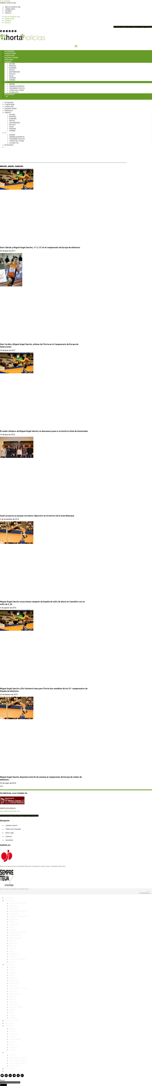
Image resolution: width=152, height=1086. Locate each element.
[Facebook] (1, 31)
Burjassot (13, 919)
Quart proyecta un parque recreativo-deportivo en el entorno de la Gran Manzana (37, 516)
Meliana (12, 940)
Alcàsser (13, 972)
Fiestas (12, 70)
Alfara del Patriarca (17, 911)
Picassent (13, 1004)
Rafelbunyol (14, 953)
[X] (13, 31)
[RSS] (7, 31)
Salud (11, 76)
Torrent (12, 1015)
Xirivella (12, 1017)
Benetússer (14, 983)
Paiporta (12, 999)
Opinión (12, 84)
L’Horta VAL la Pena (16, 90)
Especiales (8, 60)
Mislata (12, 996)
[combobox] (10, 1082)
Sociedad (12, 78)
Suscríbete (8, 11)
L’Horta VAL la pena (17, 1063)
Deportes (12, 66)
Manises (12, 991)
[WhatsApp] (15, 31)
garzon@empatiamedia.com (10, 811)
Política (12, 74)
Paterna (12, 948)
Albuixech (13, 908)
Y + (5, 82)
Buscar (6, 96)
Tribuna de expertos (16, 86)
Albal (11, 969)
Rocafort (13, 956)
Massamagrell (15, 937)
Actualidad (9, 51)
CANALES (8, 1025)
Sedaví (12, 1009)
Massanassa (14, 993)
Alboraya (13, 905)
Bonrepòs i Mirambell (18, 916)
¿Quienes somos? (10, 9)
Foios (11, 927)
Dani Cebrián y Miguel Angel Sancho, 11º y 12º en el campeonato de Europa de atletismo (40, 247)
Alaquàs (12, 967)
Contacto (8, 13)
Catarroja (13, 985)
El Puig (12, 921)
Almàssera (13, 913)
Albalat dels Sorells (17, 903)
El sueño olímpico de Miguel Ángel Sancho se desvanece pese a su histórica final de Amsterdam (44, 431)
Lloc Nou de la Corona (18, 988)
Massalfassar (15, 935)
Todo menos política (17, 88)
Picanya (12, 1001)
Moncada (13, 943)
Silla (11, 1012)
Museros (13, 945)
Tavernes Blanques (17, 959)
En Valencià (9, 94)
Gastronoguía (14, 72)
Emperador (14, 924)
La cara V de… (14, 92)
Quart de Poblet (16, 1007)
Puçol (11, 951)
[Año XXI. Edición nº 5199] (12, 7)
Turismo (12, 80)
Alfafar (12, 977)
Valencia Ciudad (11, 57)
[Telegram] (10, 31)
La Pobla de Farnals (17, 932)
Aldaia (11, 975)
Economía (12, 68)
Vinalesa (12, 961)
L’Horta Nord (10, 53)
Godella (12, 929)
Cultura (12, 64)
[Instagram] (4, 31)
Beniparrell (14, 980)
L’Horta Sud (9, 55)
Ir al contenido (5, 1)
